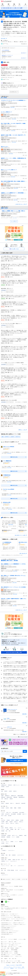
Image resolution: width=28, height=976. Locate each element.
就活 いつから (9, 812)
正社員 (2, 827)
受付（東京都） (4, 97)
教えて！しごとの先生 (16, 879)
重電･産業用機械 (14, 949)
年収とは (16, 823)
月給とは (7, 823)
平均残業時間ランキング (5, 918)
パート (15, 827)
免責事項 (11, 968)
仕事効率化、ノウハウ (4, 861)
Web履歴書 (16, 886)
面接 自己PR (18, 803)
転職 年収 (18, 436)
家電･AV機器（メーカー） (5, 954)
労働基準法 (21, 835)
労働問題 (9, 859)
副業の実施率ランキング (18, 920)
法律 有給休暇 (3, 835)
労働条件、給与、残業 (16, 859)
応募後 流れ (6, 798)
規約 (23, 967)
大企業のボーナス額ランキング (18, 922)
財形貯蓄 (11, 821)
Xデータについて (21, 968)
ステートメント (6, 968)
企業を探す (2, 5)
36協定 (25, 835)
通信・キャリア (4, 939)
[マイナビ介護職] (14, 233)
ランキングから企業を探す (19, 889)
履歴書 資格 (3, 797)
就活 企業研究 (21, 812)
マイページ (25, 5)
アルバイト (19, 827)
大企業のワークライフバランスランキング (8, 926)
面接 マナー (12, 803)
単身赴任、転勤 (3, 859)
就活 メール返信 (4, 815)
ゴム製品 (19, 946)
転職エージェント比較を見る (19, 734)
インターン (3, 812)
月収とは (2, 823)
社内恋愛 (2, 843)
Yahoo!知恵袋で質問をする (16, 760)
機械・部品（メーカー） (5, 949)
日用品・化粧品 (4, 946)
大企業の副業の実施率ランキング (7, 934)
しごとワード (3, 896)
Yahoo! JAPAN (19, 965)
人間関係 (11, 841)
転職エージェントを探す (5, 891)
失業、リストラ (23, 859)
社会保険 (21, 820)
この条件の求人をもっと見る (20, 204)
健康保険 (17, 820)
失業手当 (12, 820)
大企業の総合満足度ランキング (6, 924)
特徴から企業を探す (9, 889)
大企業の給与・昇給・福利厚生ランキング (8, 932)
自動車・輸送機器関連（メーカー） (7, 956)
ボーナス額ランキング (14, 914)
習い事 (16, 870)
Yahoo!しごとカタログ (6, 879)
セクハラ (7, 841)
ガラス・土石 (3, 948)
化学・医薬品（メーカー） (13, 944)
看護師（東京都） (4, 208)
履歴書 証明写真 (9, 797)
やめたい (7, 843)
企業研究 (12, 436)
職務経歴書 (15, 797)
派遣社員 (11, 827)
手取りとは (12, 823)
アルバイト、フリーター (5, 865)
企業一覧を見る (22, 553)
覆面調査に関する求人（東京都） (10, 560)
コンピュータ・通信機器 (16, 954)
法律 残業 (8, 835)
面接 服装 (7, 803)
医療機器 (16, 951)
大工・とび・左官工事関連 (5, 962)
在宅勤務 (11, 829)
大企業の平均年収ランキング (6, 922)
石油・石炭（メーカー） (12, 946)
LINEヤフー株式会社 (4, 906)
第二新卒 (7, 786)
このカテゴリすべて (11, 850)
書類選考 (11, 798)
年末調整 (2, 821)
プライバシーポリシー (8, 967)
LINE (8, 901)
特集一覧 (14, 5)
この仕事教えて (5, 40)
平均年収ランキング (4, 914)
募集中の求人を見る (14, 457)
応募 (2, 798)
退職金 (7, 821)
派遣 (11, 865)
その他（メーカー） (18, 956)
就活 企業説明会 (15, 812)
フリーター (3, 829)
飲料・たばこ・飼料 (12, 941)
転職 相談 (2, 786)
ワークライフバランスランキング (7, 917)
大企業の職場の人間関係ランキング (7, 927)
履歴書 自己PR (13, 795)
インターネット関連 (21, 939)
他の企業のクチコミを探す (20, 535)
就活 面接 (9, 815)
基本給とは (21, 821)
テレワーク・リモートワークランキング (18, 918)
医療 (2, 958)
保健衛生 (5, 958)
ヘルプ (16, 968)
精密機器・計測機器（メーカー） (7, 951)
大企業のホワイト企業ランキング (19, 924)
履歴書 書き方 (7, 795)
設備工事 (13, 962)
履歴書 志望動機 (20, 795)
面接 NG (2, 803)
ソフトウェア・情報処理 (12, 939)
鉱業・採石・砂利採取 (21, 962)
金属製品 (16, 948)
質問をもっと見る (22, 429)
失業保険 (8, 820)
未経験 (8, 829)
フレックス (22, 829)
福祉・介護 (14, 958)
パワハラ (2, 841)
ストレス (16, 841)
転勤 (18, 829)
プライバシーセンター (17, 967)
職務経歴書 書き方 (22, 797)
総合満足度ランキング (5, 915)
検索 (25, 751)
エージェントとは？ (23, 736)
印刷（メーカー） (4, 944)
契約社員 (6, 827)
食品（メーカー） (4, 941)
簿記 (5, 870)
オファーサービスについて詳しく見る (14, 652)
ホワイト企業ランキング (14, 915)
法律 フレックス (14, 835)
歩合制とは (16, 821)
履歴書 (2, 795)
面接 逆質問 (23, 803)
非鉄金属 (12, 948)
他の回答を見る (13, 91)
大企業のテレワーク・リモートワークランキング (9, 930)
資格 (15, 829)
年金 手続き (3, 820)
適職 (2, 436)
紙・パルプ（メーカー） (17, 943)
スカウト (19, 5)
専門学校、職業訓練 (10, 870)
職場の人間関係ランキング (19, 917)
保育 (10, 958)
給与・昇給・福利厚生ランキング (7, 920)
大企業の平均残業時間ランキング (7, 929)
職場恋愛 (20, 841)
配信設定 (20, 886)
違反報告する (24, 43)
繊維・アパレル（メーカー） (6, 943)
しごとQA (8, 5)
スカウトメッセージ (4, 886)
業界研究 (7, 436)
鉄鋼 (8, 948)
